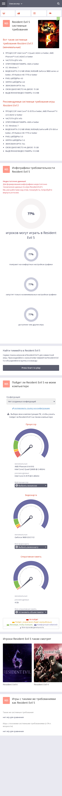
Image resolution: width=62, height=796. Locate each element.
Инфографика (23, 13)
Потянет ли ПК (38, 13)
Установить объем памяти (31, 612)
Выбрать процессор (28, 485)
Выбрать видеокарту (28, 547)
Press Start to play (31, 367)
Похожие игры (54, 13)
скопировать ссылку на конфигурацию (32, 408)
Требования (8, 13)
